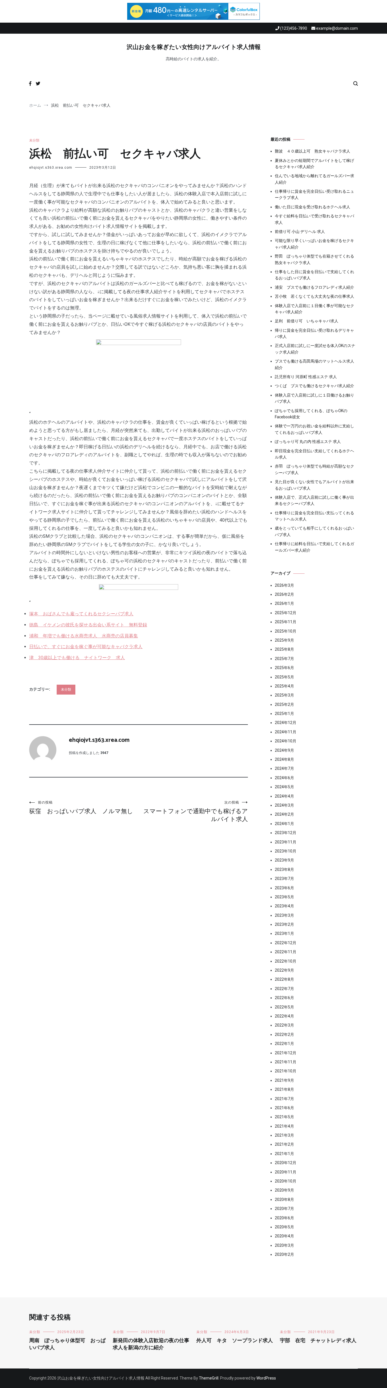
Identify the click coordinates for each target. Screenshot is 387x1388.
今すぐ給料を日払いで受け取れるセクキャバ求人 (314, 219)
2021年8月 (284, 1089)
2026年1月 (284, 603)
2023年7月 (284, 878)
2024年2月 (284, 814)
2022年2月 (284, 1034)
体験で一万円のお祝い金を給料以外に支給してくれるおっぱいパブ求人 (314, 429)
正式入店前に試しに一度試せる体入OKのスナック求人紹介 (315, 348)
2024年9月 (284, 750)
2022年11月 (285, 952)
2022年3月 (284, 1025)
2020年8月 (284, 1199)
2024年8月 (284, 759)
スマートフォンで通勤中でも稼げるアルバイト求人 (195, 811)
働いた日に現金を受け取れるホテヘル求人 (312, 207)
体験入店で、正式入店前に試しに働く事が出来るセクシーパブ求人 (314, 500)
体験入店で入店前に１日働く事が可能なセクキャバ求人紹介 (314, 308)
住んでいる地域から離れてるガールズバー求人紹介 (314, 179)
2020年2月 (284, 1254)
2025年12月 (285, 613)
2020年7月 (284, 1208)
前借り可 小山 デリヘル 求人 (300, 231)
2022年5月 (284, 1007)
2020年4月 (284, 1236)
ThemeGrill (208, 1378)
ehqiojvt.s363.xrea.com (50, 168)
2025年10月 (285, 631)
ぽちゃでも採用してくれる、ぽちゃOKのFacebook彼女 (311, 413)
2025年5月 (284, 677)
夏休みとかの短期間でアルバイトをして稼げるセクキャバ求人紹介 (314, 163)
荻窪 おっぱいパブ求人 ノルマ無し (81, 807)
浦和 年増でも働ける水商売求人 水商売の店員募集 (83, 636)
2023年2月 (284, 924)
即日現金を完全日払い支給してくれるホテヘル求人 (314, 454)
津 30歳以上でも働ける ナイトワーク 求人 (77, 657)
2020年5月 (284, 1227)
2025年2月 (284, 704)
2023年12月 (285, 832)
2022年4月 (284, 1016)
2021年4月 (284, 1126)
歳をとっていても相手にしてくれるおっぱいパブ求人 (314, 531)
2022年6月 (284, 997)
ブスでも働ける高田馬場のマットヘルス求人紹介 (314, 364)
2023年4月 (284, 906)
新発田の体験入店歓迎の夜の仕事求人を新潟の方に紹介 (151, 1344)
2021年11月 (285, 1062)
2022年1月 (284, 1043)
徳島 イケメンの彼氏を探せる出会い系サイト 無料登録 (88, 624)
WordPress (266, 1378)
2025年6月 (284, 667)
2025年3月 (284, 695)
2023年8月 (284, 869)
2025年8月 (284, 649)
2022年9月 (284, 970)
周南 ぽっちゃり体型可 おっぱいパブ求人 (67, 1344)
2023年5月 (284, 897)
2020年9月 (284, 1190)
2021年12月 (285, 1053)
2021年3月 (284, 1135)
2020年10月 (285, 1181)
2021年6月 (284, 1108)
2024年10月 (285, 741)
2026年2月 (284, 594)
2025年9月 (284, 640)
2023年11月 (285, 842)
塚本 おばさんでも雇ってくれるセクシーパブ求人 (81, 613)
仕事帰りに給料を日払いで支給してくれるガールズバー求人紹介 (314, 546)
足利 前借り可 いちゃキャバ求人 (306, 321)
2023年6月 (284, 888)
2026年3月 (284, 585)
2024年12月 (285, 722)
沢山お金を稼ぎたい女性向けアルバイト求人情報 (194, 47)
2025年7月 (284, 658)
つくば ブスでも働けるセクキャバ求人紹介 (314, 386)
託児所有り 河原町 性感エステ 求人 (306, 376)
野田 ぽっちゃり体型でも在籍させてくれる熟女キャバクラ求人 (314, 259)
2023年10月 (285, 851)
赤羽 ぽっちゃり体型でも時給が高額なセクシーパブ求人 (314, 469)
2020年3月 (284, 1245)
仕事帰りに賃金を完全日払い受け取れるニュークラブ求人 (314, 194)
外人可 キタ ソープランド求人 (234, 1340)
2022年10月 (285, 961)
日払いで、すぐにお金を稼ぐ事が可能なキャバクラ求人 (86, 646)
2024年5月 (284, 787)
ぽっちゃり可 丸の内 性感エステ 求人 (308, 441)
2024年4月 (284, 796)
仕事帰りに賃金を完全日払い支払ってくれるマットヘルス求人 (314, 516)
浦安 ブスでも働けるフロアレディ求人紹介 (314, 287)
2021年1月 (284, 1153)
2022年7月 (284, 988)
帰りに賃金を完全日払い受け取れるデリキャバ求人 (314, 333)
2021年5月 (284, 1117)
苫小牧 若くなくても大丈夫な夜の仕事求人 (314, 296)
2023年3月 (284, 915)
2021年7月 (284, 1098)
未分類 (34, 140)
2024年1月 (284, 823)
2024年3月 (284, 805)
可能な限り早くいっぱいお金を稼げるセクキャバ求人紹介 (314, 243)
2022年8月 (284, 979)
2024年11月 (285, 732)
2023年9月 (284, 860)
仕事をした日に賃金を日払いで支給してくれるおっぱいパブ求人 (314, 274)
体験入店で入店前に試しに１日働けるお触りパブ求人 (314, 398)
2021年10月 (285, 1071)
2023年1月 (284, 933)
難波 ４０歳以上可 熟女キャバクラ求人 (312, 151)
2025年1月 (284, 713)
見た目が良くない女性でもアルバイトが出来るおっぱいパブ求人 (314, 484)
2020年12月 (285, 1162)
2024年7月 (284, 768)
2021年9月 (284, 1080)
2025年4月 (284, 686)
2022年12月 (285, 943)
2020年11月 (285, 1172)
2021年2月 (284, 1144)
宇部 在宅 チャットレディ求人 (318, 1340)
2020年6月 (284, 1218)
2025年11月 (285, 622)
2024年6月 (284, 778)
